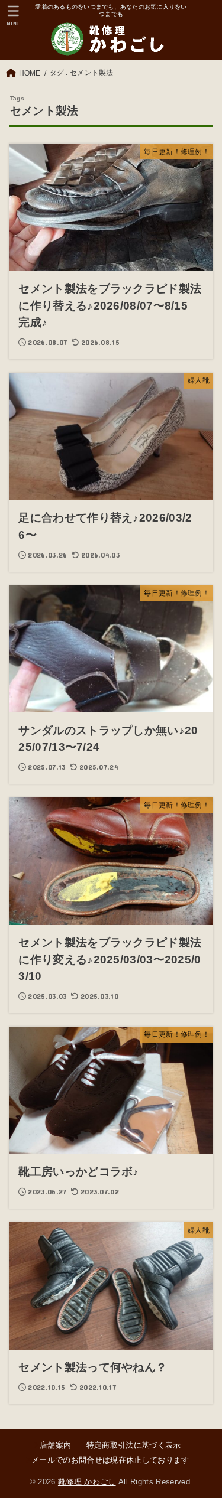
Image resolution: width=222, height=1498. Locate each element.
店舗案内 (55, 1445)
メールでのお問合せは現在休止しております (110, 1459)
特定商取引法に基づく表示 (133, 1445)
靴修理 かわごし (87, 1481)
